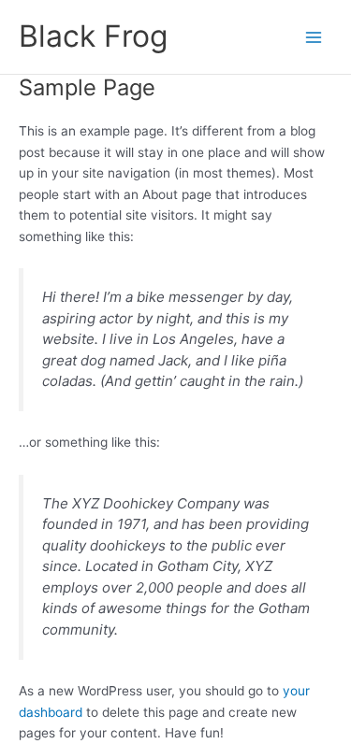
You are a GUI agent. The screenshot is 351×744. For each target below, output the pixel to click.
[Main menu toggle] (314, 37)
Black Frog (93, 36)
